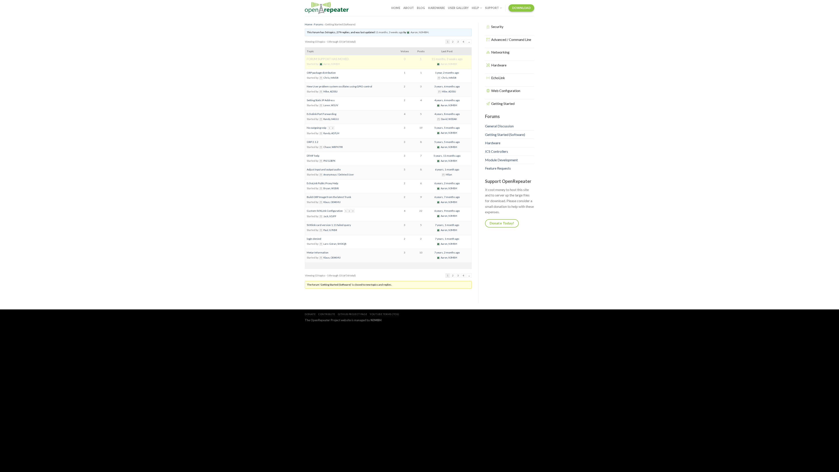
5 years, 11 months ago (446, 155)
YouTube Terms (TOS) (384, 314)
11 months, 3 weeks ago (389, 32)
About (408, 8)
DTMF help (313, 155)
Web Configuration (505, 90)
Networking (500, 52)
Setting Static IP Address (321, 100)
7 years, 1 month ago (447, 225)
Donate (310, 314)
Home (395, 8)
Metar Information (317, 252)
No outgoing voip (316, 127)
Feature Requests (498, 168)
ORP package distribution (321, 72)
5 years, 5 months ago (447, 127)
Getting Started (503, 103)
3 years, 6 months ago (447, 86)
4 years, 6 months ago (447, 100)
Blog (421, 8)
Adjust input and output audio (324, 169)
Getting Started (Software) (505, 134)
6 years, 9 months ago (447, 210)
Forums (318, 24)
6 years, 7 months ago (447, 197)
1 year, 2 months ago (447, 72)
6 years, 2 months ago (447, 183)
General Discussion (499, 126)
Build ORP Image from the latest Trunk (329, 197)
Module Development (501, 160)
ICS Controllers (496, 151)
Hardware (436, 8)
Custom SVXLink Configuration (325, 210)
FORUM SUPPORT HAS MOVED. (328, 59)
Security (497, 26)
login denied (314, 238)
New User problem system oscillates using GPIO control (339, 86)
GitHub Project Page (352, 314)
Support (492, 8)
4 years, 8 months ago (447, 114)
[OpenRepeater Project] (326, 8)
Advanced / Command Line (511, 39)
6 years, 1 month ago (447, 169)
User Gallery (458, 8)
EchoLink (498, 78)
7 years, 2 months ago (447, 252)
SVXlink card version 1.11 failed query (329, 225)
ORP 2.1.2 (312, 142)
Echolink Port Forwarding (321, 114)
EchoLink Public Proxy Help (322, 183)
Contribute (326, 314)
